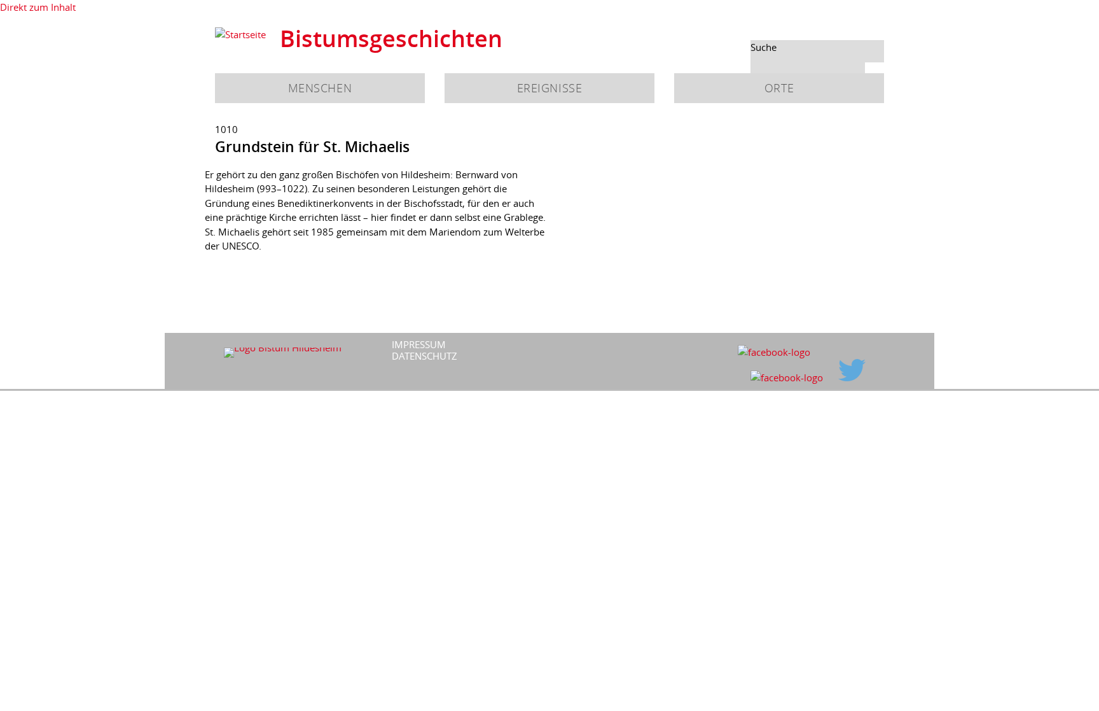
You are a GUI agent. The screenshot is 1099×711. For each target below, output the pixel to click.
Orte (779, 87)
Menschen (320, 87)
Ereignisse (549, 87)
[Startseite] (240, 34)
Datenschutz (424, 355)
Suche (763, 47)
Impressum (419, 344)
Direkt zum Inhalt (38, 7)
